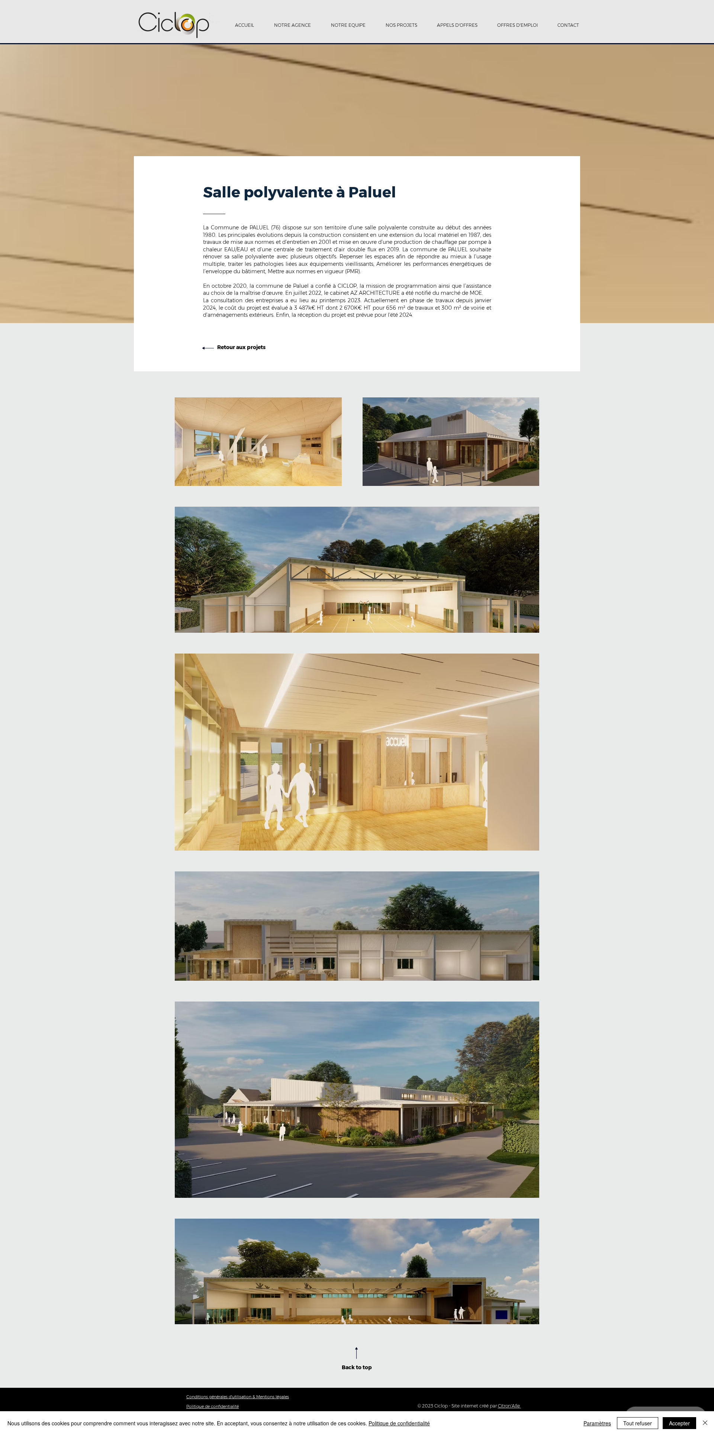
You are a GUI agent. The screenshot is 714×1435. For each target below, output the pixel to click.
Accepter (679, 1423)
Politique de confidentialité (399, 1423)
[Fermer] (705, 1423)
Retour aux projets (241, 347)
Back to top (357, 1367)
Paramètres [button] (597, 1423)
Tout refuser (637, 1423)
